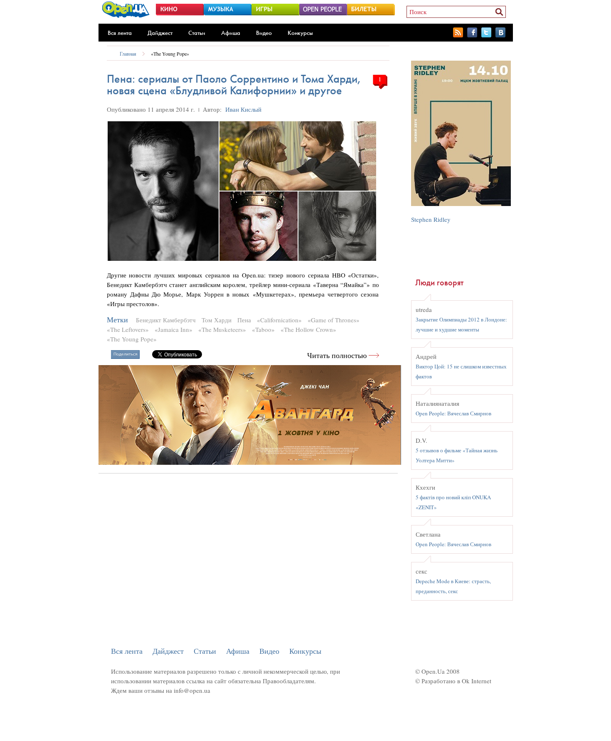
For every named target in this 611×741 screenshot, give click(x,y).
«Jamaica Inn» (173, 329)
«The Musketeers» (222, 329)
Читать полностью (337, 355)
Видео (264, 33)
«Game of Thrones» (334, 320)
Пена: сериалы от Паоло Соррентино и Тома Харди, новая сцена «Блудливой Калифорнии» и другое (234, 84)
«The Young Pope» (170, 53)
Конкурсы (300, 33)
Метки (117, 319)
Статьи (196, 33)
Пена (244, 320)
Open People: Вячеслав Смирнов (453, 413)
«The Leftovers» (128, 329)
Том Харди (217, 320)
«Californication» (279, 320)
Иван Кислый (243, 109)
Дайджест (160, 33)
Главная (128, 53)
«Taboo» (263, 329)
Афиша (230, 33)
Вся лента (120, 33)
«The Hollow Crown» (308, 329)
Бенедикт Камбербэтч (166, 320)
